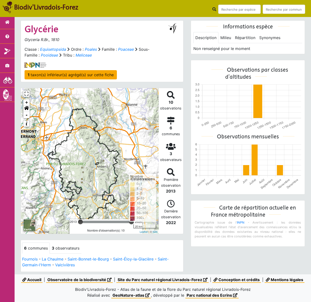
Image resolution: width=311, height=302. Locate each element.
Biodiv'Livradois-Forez (46, 7)
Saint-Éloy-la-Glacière (133, 259)
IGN (155, 232)
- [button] (26, 114)
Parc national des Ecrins (210, 295)
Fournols (30, 259)
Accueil (33, 279)
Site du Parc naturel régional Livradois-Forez (160, 279)
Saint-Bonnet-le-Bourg (88, 259)
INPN (240, 222)
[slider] (80, 221)
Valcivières (65, 264)
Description (205, 37)
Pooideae (49, 55)
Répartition (245, 37)
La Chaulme (52, 259)
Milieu (225, 37)
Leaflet (144, 232)
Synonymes (269, 37)
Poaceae (126, 49)
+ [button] (26, 102)
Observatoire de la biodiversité (77, 279)
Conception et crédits (238, 279)
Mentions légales (286, 279)
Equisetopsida (53, 49)
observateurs (65, 248)
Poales (91, 49)
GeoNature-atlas (128, 295)
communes (36, 248)
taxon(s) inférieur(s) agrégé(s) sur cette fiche (71, 74)
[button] (26, 109)
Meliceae (84, 55)
